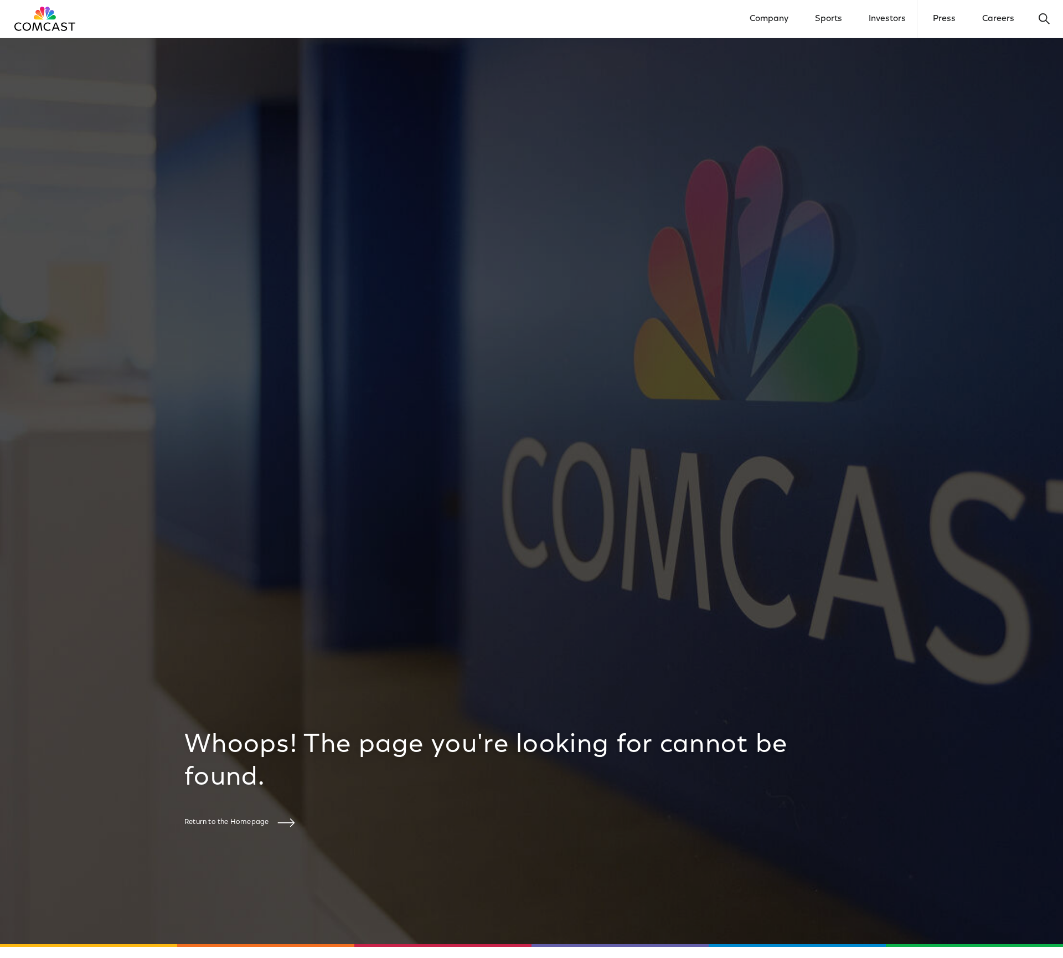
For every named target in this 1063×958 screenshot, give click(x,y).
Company (769, 18)
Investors (887, 18)
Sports (828, 18)
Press (944, 18)
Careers (998, 18)
